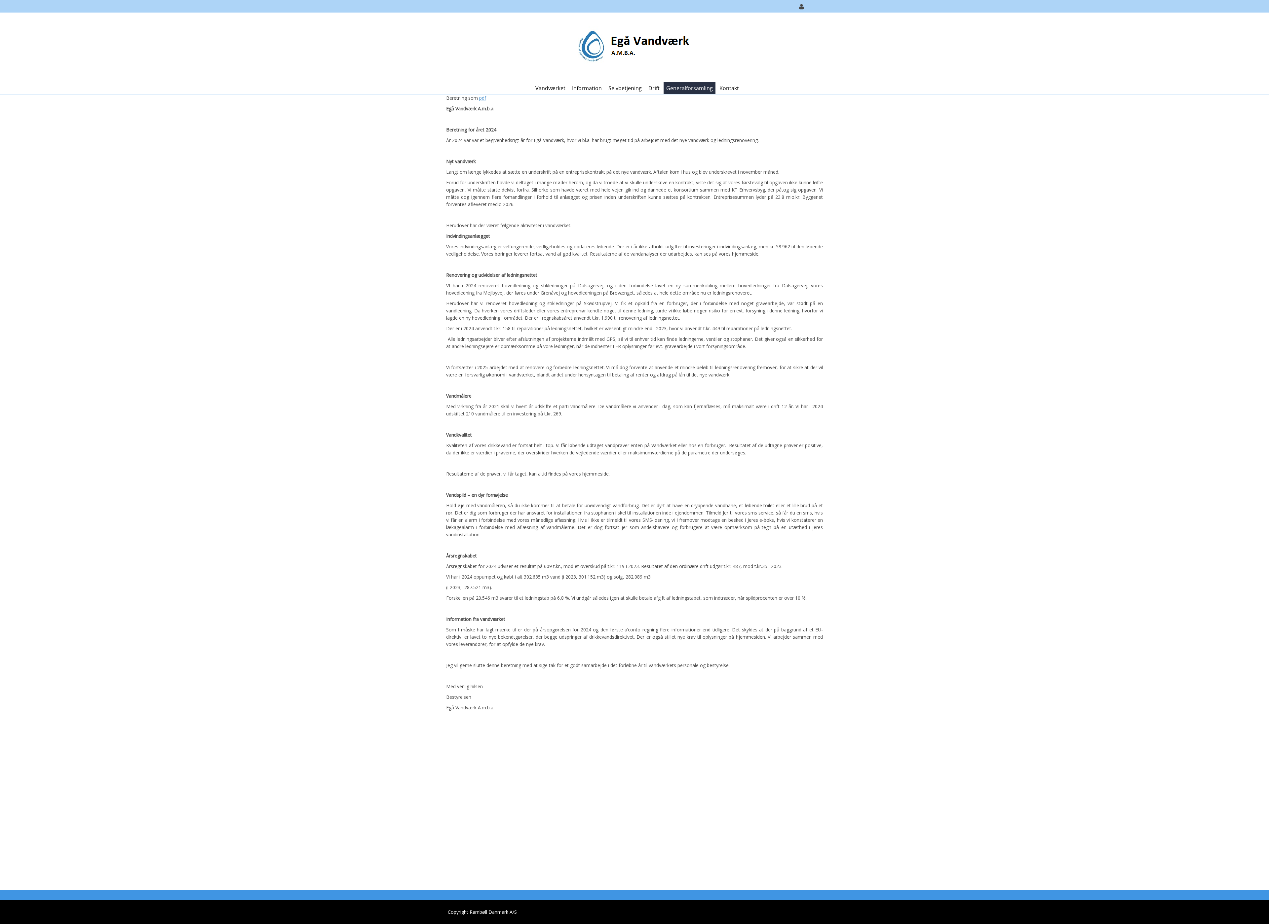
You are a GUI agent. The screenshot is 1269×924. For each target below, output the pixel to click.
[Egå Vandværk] (632, 47)
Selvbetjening (625, 88)
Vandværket (550, 88)
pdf (482, 98)
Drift (654, 88)
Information (587, 88)
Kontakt (729, 88)
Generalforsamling (689, 88)
